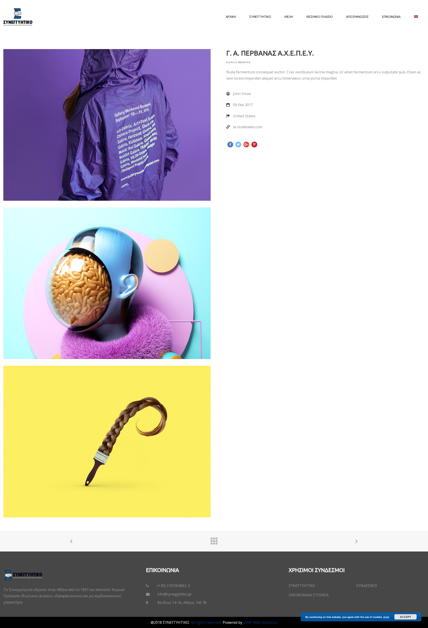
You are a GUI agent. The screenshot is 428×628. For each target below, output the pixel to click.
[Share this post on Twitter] (238, 144)
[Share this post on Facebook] (230, 144)
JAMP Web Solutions (260, 622)
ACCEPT (405, 617)
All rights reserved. (206, 622)
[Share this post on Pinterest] (254, 144)
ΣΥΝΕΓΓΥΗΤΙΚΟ (302, 585)
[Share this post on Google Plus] (246, 144)
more (386, 617)
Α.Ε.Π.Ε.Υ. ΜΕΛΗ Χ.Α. (238, 62)
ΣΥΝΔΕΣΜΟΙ (366, 585)
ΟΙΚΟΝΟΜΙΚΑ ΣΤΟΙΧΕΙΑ (309, 595)
